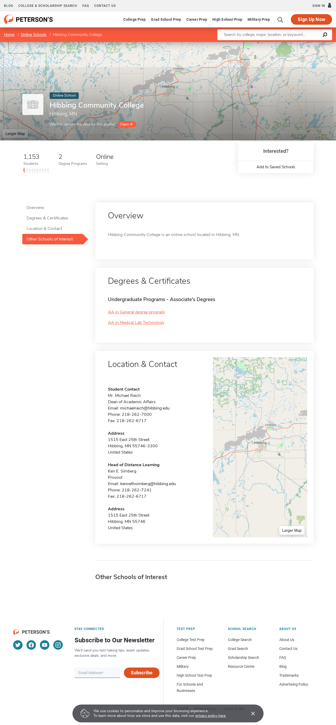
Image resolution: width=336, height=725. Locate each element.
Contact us (105, 6)
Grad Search (238, 649)
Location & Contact (44, 229)
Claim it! (126, 124)
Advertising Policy (293, 684)
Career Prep (196, 19)
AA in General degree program (136, 312)
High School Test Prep (194, 675)
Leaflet (274, 44)
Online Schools (33, 34)
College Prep (134, 19)
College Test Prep (190, 640)
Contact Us (288, 649)
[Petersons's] (28, 19)
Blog (8, 6)
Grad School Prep (166, 19)
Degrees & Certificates (47, 218)
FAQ (85, 6)
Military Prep (259, 19)
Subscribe (142, 672)
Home (9, 34)
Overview (35, 208)
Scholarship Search (243, 657)
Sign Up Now (311, 19)
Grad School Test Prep (195, 649)
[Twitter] (18, 645)
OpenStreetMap (300, 44)
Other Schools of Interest (50, 239)
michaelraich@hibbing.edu (145, 408)
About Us (286, 640)
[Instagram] (58, 645)
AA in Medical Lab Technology (136, 322)
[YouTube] (44, 645)
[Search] (280, 19)
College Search (240, 640)
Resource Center (241, 666)
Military (183, 666)
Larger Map (15, 133)
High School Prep (227, 19)
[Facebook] (31, 645)
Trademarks (289, 675)
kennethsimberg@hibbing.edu (148, 484)
